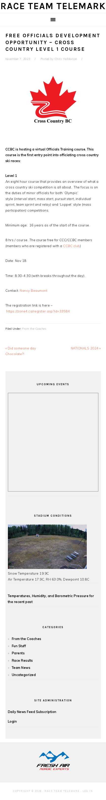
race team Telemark (53, 6)
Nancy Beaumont (33, 290)
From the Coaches (34, 328)
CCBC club (71, 246)
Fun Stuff (19, 646)
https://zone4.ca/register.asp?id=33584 (38, 311)
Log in (88, 791)
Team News (21, 668)
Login (12, 721)
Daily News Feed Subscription (32, 712)
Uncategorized (24, 675)
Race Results (22, 660)
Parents (18, 653)
